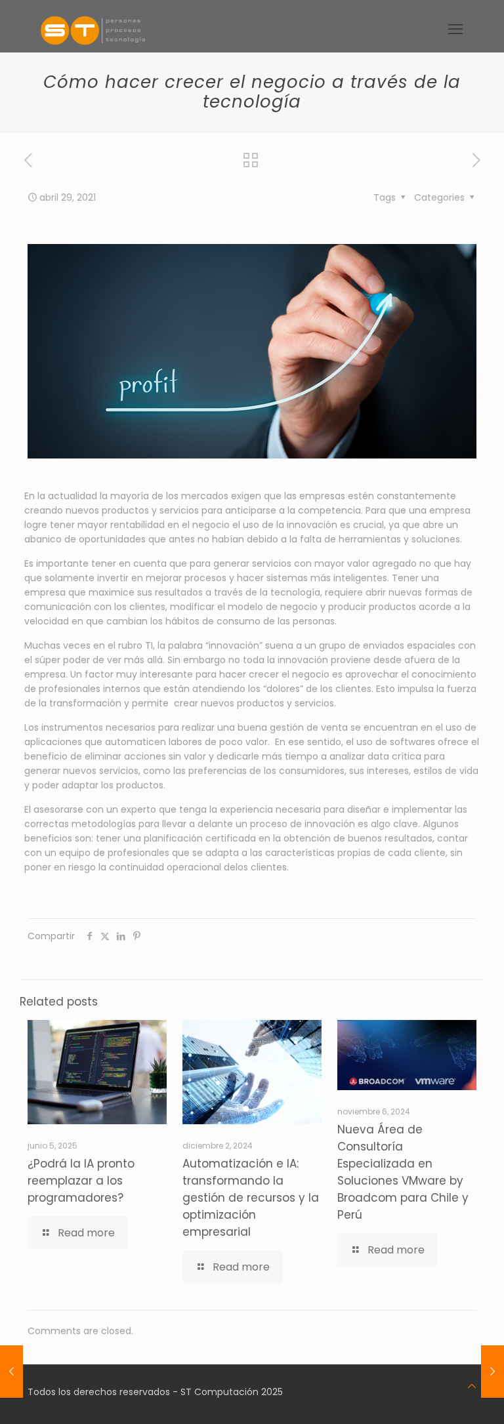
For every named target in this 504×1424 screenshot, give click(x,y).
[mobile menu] (455, 29)
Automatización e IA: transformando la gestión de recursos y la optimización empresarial (250, 1198)
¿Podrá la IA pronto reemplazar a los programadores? (81, 1181)
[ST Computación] (93, 29)
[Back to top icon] (471, 1386)
